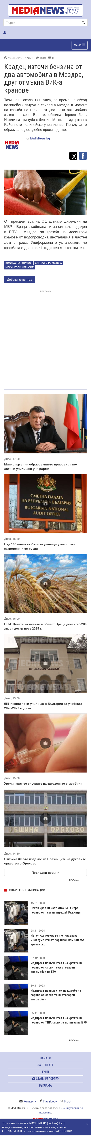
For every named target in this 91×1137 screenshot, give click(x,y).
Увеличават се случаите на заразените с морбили (43, 783)
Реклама (45, 1085)
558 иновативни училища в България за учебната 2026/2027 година (43, 705)
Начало (45, 1058)
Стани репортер (47, 1078)
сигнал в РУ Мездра (48, 262)
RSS (67, 1101)
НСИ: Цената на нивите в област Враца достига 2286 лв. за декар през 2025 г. (45, 626)
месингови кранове (20, 267)
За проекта (45, 1065)
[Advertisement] (45, 339)
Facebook (50, 1101)
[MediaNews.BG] (45, 10)
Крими (29, 58)
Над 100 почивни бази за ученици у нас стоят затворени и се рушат (39, 546)
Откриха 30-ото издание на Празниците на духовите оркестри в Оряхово (45, 861)
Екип (45, 1072)
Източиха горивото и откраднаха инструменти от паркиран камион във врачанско (57, 940)
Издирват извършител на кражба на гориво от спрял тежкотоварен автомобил (56, 995)
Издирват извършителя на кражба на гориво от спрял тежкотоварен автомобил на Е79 (57, 967)
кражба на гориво (18, 262)
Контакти (29, 1101)
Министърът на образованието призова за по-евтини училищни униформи (40, 466)
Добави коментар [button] (19, 279)
